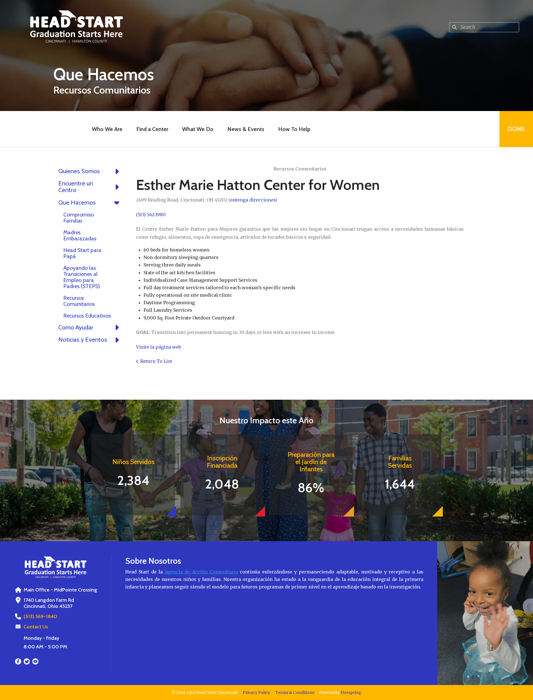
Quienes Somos (79, 171)
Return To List (156, 361)
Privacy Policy (256, 692)
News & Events (245, 129)
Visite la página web (158, 347)
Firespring (351, 692)
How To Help (294, 129)
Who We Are (107, 129)
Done (516, 129)
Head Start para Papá (82, 253)
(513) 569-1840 (40, 616)
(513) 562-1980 (151, 214)
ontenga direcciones (252, 200)
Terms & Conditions (294, 692)
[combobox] (484, 27)
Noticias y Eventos (82, 339)
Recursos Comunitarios (79, 300)
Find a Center (152, 129)
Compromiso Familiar (78, 217)
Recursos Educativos (87, 315)
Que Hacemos (77, 202)
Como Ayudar (75, 327)
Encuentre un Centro (75, 187)
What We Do (197, 129)
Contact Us (36, 627)
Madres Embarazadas (79, 235)
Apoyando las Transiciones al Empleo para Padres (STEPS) (81, 277)
